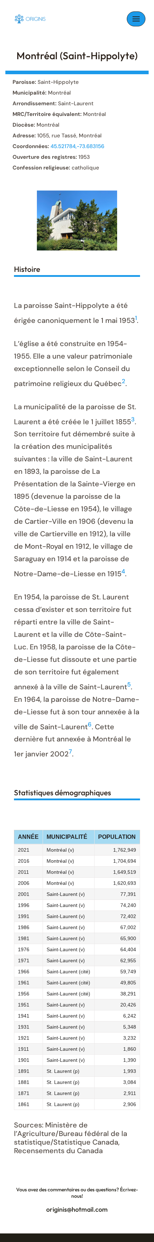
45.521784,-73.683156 (77, 146)
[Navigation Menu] (136, 18)
